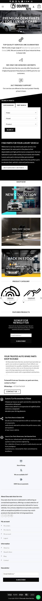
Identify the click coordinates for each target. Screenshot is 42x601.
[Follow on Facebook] (24, 1)
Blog (5, 556)
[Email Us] (13, 1)
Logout (6, 538)
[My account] (34, 6)
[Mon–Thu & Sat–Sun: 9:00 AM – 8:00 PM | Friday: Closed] (16, 1)
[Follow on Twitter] (28, 1)
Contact (6, 560)
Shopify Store (8, 552)
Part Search (21, 105)
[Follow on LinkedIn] (11, 515)
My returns (7, 530)
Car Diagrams (8, 105)
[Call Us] (19, 1)
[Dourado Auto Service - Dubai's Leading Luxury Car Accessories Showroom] (21, 6)
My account (7, 534)
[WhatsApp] (22, 1)
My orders (7, 526)
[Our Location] (10, 1)
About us (6, 548)
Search (10, 130)
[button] (31, 1)
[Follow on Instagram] (26, 1)
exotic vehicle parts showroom (28, 439)
